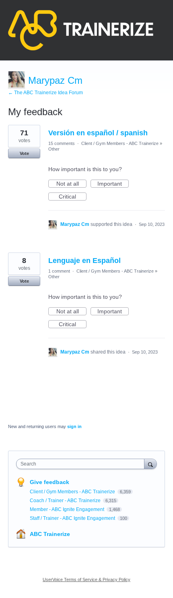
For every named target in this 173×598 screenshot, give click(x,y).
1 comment (59, 271)
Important (113, 184)
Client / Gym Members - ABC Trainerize (120, 143)
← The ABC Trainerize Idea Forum (45, 92)
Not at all (71, 184)
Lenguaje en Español (84, 261)
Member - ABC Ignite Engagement (67, 509)
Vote (24, 153)
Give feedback (49, 482)
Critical (72, 197)
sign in (74, 426)
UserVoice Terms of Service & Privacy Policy (86, 579)
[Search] (150, 464)
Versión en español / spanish (98, 133)
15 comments (61, 143)
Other (54, 149)
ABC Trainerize (50, 534)
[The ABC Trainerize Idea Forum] (80, 30)
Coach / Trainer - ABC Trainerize (66, 500)
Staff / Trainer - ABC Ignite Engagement (73, 518)
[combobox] (82, 464)
